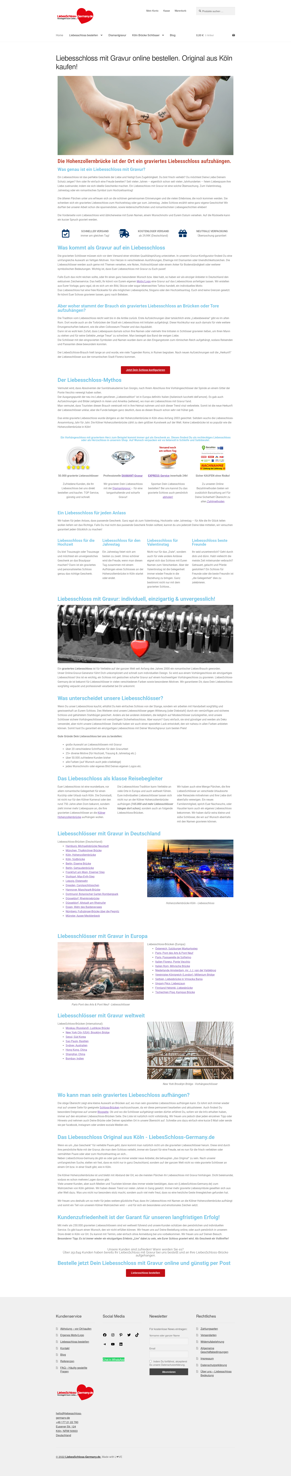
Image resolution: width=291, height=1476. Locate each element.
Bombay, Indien (75, 1058)
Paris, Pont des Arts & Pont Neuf (174, 953)
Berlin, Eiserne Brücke (78, 863)
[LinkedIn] (121, 1345)
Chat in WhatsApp (113, 1359)
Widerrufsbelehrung (212, 1342)
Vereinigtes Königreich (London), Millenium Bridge (185, 974)
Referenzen (67, 1361)
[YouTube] (113, 1345)
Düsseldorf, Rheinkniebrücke (82, 898)
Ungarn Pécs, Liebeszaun (170, 983)
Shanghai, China (75, 1054)
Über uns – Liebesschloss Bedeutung (216, 1373)
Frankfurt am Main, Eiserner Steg (85, 872)
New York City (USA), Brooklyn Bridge (87, 1032)
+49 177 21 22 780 (67, 1422)
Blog (172, 35)
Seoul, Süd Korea (76, 1036)
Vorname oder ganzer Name (164, 1335)
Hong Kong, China (76, 1049)
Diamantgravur (117, 35)
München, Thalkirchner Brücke (84, 850)
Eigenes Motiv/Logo (72, 1335)
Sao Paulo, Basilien (77, 1041)
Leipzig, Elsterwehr (77, 881)
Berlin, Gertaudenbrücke (80, 868)
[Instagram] (113, 1336)
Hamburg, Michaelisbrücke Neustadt (87, 846)
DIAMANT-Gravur (132, 475)
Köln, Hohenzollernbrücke (81, 854)
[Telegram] (105, 1345)
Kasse (166, 10)
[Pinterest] (121, 1336)
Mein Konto (152, 10)
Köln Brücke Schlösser (145, 35)
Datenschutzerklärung (214, 1365)
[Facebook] (105, 1336)
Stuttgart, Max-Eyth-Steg (80, 876)
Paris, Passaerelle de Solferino (173, 957)
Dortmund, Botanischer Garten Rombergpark (92, 894)
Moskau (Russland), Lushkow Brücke (88, 1028)
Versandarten (209, 1335)
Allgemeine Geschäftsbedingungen (214, 1350)
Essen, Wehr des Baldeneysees (84, 907)
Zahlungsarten (209, 1328)
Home (59, 35)
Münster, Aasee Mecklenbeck (83, 915)
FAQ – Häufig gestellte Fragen (73, 1369)
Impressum (207, 1358)
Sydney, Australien (76, 1045)
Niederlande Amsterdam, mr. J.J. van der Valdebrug (185, 970)
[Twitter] (129, 1336)
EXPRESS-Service (159, 475)
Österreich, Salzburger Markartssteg (176, 948)
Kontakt (64, 1348)
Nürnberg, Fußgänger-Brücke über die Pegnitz (92, 911)
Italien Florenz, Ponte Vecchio (172, 961)
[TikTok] (137, 1336)
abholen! (168, 497)
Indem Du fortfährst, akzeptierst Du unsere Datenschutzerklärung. (168, 1363)
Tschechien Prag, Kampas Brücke (175, 992)
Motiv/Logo (144, 281)
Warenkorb (180, 10)
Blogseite (103, 1112)
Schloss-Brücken (109, 1107)
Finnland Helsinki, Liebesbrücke (174, 987)
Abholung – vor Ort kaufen (75, 1328)
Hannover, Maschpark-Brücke (83, 889)
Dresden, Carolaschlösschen (82, 885)
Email (152, 1348)
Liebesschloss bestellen (83, 35)
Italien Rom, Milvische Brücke (172, 966)
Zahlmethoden (215, 501)
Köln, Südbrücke (75, 859)
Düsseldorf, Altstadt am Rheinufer (86, 902)
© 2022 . (78, 1456)
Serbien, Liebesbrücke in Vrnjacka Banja (179, 979)
